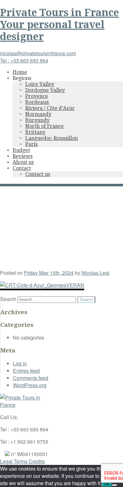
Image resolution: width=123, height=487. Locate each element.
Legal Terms (14, 461)
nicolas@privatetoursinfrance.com (38, 53)
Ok (106, 483)
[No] (114, 485)
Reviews (22, 156)
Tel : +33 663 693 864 (24, 60)
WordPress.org (29, 385)
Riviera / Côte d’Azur (50, 108)
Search (8, 299)
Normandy (38, 114)
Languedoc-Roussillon (51, 138)
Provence (36, 96)
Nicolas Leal (95, 272)
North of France (44, 126)
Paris (31, 144)
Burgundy (37, 120)
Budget (21, 150)
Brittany (35, 132)
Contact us (37, 174)
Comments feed (30, 378)
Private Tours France (59, 25)
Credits (37, 461)
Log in (20, 363)
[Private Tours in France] (23, 404)
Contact (22, 168)
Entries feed (26, 370)
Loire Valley (39, 84)
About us (23, 162)
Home (20, 72)
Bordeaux (37, 102)
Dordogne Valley (45, 90)
